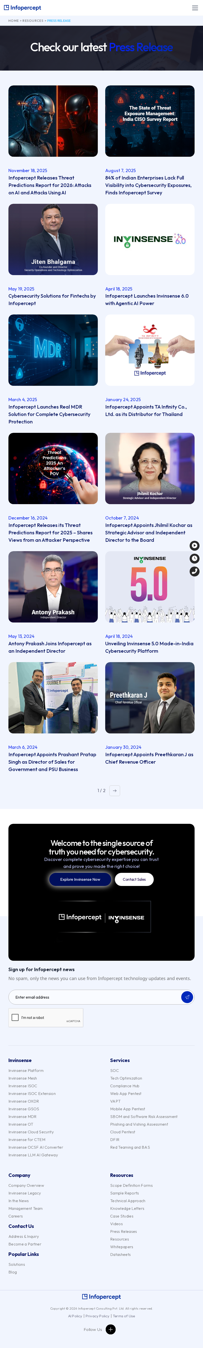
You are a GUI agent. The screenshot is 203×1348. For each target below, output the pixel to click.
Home (13, 21)
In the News (18, 1200)
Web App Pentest (126, 1093)
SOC (114, 1070)
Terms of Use (124, 1316)
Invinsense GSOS (23, 1108)
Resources (33, 21)
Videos (116, 1223)
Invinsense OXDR (23, 1101)
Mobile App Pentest (127, 1108)
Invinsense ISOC (22, 1085)
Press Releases (123, 1231)
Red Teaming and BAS (130, 1147)
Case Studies (121, 1216)
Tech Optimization (126, 1078)
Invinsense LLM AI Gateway (33, 1154)
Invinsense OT (20, 1124)
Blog (12, 1272)
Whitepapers (121, 1246)
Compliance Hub (124, 1085)
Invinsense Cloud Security (31, 1131)
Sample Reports (124, 1193)
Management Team (25, 1208)
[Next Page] (114, 790)
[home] (22, 8)
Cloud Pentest (122, 1131)
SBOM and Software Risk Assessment (144, 1116)
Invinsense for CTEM (26, 1139)
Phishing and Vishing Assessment (139, 1124)
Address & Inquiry (23, 1236)
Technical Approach (128, 1200)
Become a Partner (24, 1244)
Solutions (16, 1264)
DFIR (114, 1139)
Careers (15, 1216)
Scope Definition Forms (131, 1185)
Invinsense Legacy (24, 1193)
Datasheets (120, 1254)
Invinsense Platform (26, 1070)
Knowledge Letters (127, 1208)
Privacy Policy (98, 1316)
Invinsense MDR (22, 1116)
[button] (194, 8)
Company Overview (26, 1185)
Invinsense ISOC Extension (32, 1093)
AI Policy (75, 1316)
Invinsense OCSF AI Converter (35, 1147)
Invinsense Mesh (22, 1078)
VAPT (115, 1101)
